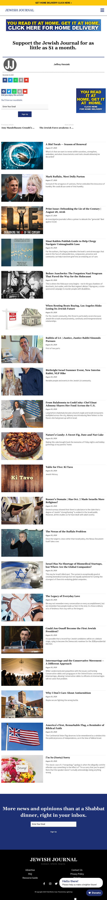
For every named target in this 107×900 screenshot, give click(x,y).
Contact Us (77, 869)
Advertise (30, 869)
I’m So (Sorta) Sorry (58, 757)
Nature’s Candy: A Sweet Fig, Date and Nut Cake (74, 434)
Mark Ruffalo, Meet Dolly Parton (65, 176)
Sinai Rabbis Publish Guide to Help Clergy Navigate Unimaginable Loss (71, 243)
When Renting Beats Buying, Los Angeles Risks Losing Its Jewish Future (74, 307)
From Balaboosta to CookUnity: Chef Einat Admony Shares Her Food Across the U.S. (71, 404)
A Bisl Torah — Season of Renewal (66, 144)
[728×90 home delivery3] (53, 25)
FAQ (30, 873)
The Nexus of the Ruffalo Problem (66, 531)
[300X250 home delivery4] (91, 100)
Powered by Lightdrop (65, 892)
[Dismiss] (56, 879)
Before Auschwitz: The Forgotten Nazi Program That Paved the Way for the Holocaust (74, 275)
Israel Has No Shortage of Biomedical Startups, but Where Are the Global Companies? (74, 565)
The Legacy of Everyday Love (63, 596)
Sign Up (25, 114)
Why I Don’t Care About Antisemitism (68, 692)
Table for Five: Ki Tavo (59, 467)
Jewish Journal (19, 10)
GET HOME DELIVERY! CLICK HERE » (53, 2)
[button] (5, 80)
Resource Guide (30, 877)
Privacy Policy (77, 873)
